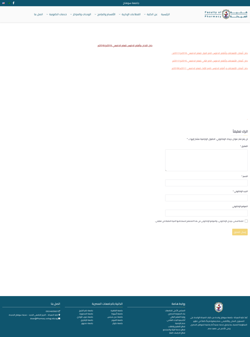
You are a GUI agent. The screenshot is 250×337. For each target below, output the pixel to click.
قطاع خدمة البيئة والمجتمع (174, 330)
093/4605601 (52, 311)
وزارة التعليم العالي (177, 317)
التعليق (244, 146)
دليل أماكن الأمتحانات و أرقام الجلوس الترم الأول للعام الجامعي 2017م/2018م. (209, 68)
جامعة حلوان (117, 323)
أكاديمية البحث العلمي (176, 320)
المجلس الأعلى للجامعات (175, 311)
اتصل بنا (38, 14)
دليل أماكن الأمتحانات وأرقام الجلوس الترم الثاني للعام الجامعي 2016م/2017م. (210, 61)
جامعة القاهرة (117, 311)
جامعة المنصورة (86, 314)
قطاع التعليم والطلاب (176, 326)
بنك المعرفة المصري (176, 314)
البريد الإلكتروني (240, 191)
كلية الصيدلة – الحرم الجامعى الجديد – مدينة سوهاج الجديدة (33, 315)
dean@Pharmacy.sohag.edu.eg (44, 318)
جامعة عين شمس (115, 317)
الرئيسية (165, 14)
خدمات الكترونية (58, 14)
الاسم (244, 176)
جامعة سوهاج (131, 3)
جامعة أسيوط (117, 314)
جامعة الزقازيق (87, 320)
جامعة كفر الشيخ (86, 311)
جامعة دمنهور (87, 323)
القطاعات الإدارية (131, 14)
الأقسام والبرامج (106, 14)
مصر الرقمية (180, 323)
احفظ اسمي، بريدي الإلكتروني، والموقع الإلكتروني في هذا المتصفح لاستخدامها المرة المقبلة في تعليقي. (199, 221)
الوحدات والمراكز (82, 14)
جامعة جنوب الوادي (85, 317)
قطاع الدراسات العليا (177, 333)
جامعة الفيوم (117, 320)
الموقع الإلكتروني (240, 206)
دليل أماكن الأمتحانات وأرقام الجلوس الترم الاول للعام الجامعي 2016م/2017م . (209, 53)
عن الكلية (152, 14)
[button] (145, 14)
